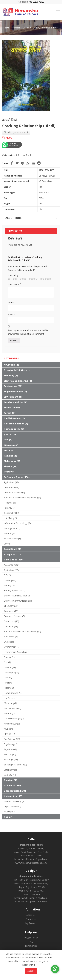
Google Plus (28, 163)
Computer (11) (11, 611)
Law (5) (8, 439)
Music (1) (9, 450)
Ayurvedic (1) (11, 364)
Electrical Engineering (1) (18, 380)
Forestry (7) (9, 507)
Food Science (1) (13, 407)
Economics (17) (11, 621)
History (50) (9, 687)
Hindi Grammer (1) (14, 418)
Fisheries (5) (10, 502)
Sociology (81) (11, 759)
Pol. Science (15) (12, 739)
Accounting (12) (11, 564)
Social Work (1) (12, 548)
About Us (31, 914)
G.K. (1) (7, 662)
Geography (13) (11, 512)
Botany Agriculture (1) (14, 590)
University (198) (13, 796)
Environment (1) (13, 396)
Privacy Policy (31, 937)
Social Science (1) (12, 538)
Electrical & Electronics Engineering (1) (22, 497)
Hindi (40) (8, 682)
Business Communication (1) (18, 600)
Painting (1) (10, 455)
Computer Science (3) (14, 616)
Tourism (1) (10, 780)
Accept (31, 971)
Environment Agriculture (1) (17, 652)
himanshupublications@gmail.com (31, 859)
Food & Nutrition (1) (15, 402)
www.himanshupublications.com (31, 862)
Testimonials (31, 945)
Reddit (39, 163)
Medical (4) (9, 533)
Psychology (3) (11, 744)
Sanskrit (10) (10, 754)
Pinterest (22, 163)
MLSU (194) (9, 811)
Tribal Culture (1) (13, 785)
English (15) (9, 641)
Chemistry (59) (11, 605)
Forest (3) (9, 412)
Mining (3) (12, 518)
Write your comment (18, 132)
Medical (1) (9, 713)
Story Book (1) (12, 554)
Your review (14, 284)
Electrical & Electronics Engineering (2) (22, 631)
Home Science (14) (13, 692)
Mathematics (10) (12, 708)
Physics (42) (9, 733)
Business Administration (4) (17, 595)
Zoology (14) (10, 774)
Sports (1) (8, 543)
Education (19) (11, 626)
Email (11, 314)
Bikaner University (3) (14, 801)
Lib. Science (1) (11, 698)
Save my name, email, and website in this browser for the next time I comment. (28, 332)
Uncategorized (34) (15, 790)
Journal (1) (10, 434)
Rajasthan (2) (10, 749)
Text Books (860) (13, 559)
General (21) (10, 667)
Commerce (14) (11, 487)
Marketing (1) (10, 703)
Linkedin (33, 163)
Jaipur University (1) (13, 806)
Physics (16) (10, 466)
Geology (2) (9, 677)
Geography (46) (11, 672)
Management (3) (12, 528)
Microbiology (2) (12, 723)
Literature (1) (11, 444)
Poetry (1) (9, 471)
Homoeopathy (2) (14, 428)
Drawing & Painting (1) (16, 370)
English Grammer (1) (15, 391)
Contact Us (31, 919)
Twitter (17, 163)
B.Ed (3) (7, 575)
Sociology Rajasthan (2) (15, 764)
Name (11, 302)
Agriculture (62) (11, 482)
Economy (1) (11, 375)
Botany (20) (9, 585)
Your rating (13, 275)
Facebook (11, 163)
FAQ (31, 941)
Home (6, 27)
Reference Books (21, 27)
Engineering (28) (13, 386)
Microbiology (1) (16, 718)
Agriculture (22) (11, 570)
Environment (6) (11, 646)
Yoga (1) (9, 816)
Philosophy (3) (12, 460)
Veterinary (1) (10, 769)
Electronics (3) (11, 636)
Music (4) (8, 728)
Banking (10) (10, 580)
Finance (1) (9, 657)
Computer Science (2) (14, 492)
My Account (31, 923)
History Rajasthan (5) (16, 423)
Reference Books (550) (16, 477)
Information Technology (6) (17, 523)
